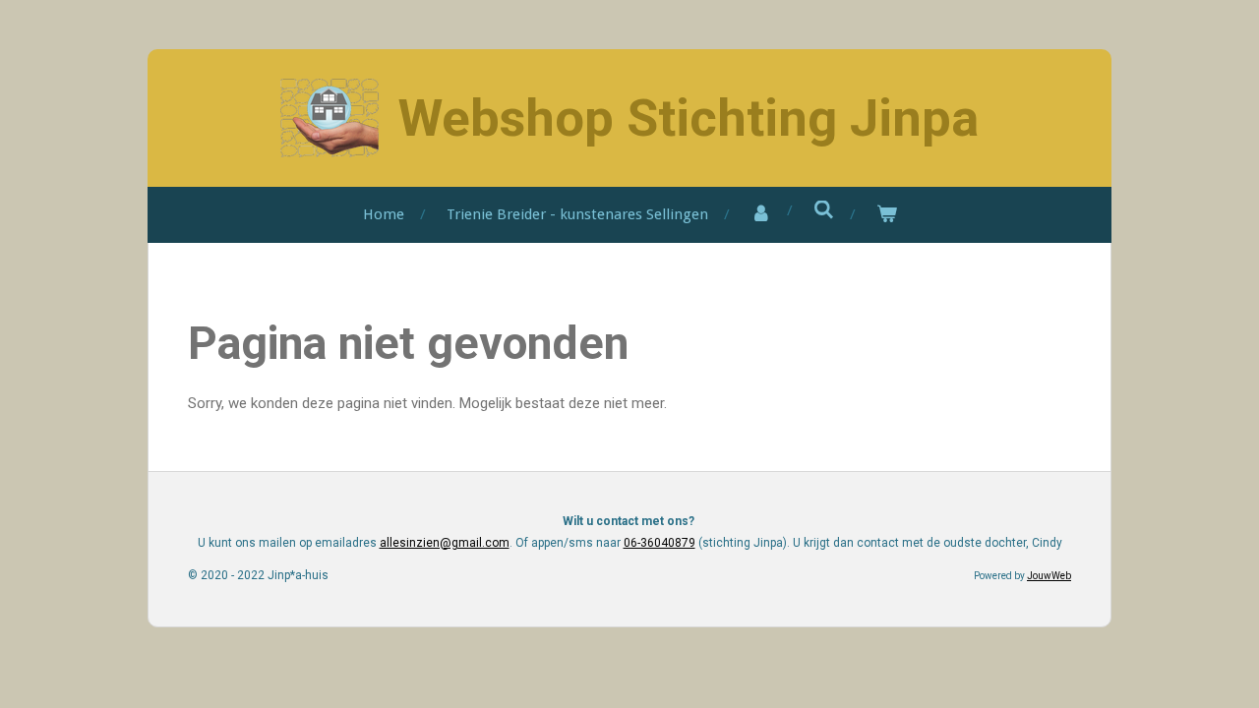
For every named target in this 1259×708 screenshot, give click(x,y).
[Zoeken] (824, 210)
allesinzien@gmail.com (445, 543)
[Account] (761, 215)
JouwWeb (1049, 575)
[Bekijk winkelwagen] (887, 215)
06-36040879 (659, 543)
